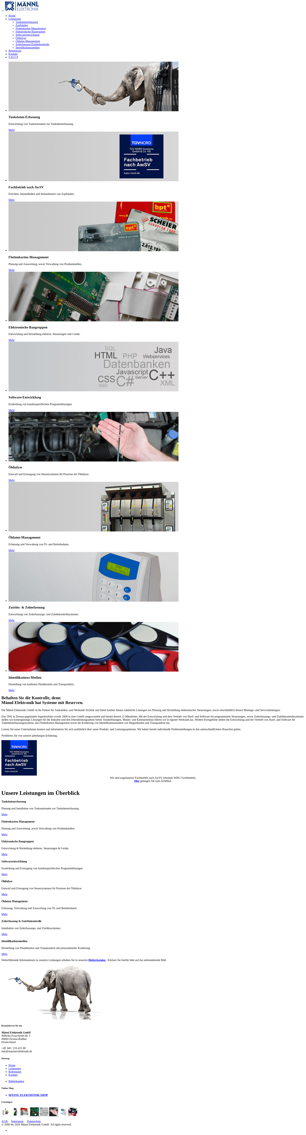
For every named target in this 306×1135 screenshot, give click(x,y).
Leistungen (14, 18)
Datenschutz (34, 1121)
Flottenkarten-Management (31, 28)
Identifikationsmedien (28, 47)
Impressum (17, 1121)
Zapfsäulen (22, 25)
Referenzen (14, 50)
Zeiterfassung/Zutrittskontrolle (32, 44)
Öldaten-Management (28, 41)
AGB (4, 1121)
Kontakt (13, 53)
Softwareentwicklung (27, 34)
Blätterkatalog (16, 1081)
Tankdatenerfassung (27, 22)
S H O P (13, 57)
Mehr (11, 129)
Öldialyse (21, 38)
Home (11, 15)
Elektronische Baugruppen (30, 31)
